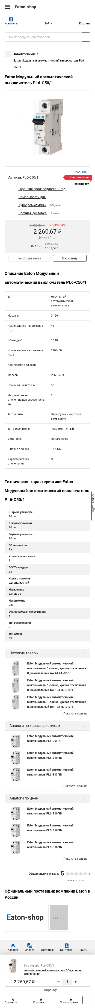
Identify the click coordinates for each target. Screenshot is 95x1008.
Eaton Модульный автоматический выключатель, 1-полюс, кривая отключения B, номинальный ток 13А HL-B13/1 (56, 702)
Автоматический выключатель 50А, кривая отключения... (53, 972)
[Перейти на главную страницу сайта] (34, 7)
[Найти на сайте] (86, 37)
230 (11, 604)
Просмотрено (69, 1002)
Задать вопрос (93, 504)
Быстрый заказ (29, 258)
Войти (48, 23)
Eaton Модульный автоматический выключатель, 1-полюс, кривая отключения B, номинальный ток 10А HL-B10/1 (56, 685)
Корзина (84, 23)
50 (10, 638)
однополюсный (19, 582)
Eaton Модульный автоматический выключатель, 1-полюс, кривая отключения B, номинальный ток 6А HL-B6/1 (56, 668)
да (10, 571)
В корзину (69, 258)
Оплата (30, 950)
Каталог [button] (13, 950)
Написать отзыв (75, 880)
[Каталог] (7, 7)
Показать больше (75, 713)
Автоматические (24, 54)
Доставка (47, 950)
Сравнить (11, 1002)
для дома (15, 593)
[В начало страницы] (86, 1000)
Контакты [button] (11, 23)
